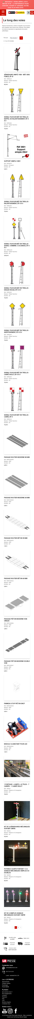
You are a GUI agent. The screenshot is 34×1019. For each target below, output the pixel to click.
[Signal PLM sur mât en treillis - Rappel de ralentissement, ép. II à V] (17, 101)
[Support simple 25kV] (17, 145)
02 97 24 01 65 (10, 971)
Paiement (4, 997)
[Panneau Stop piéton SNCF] (17, 688)
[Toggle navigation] (21, 38)
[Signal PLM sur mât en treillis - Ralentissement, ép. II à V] (17, 186)
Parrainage (5, 985)
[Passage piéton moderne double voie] (17, 645)
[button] (13, 38)
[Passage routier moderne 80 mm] (17, 441)
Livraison (4, 995)
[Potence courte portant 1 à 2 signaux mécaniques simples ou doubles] (17, 853)
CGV (3, 1000)
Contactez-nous (6, 1003)
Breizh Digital (23, 1017)
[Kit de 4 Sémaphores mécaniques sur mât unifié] (17, 811)
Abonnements (5, 981)
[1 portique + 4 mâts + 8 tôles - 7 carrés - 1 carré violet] (17, 768)
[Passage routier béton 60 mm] (17, 563)
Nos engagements (7, 993)
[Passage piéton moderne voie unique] (17, 603)
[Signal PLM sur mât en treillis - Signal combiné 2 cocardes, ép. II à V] (17, 228)
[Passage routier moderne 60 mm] (17, 482)
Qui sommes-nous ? (7, 992)
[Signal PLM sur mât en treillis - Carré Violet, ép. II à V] (17, 357)
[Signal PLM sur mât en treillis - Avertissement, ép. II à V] (17, 314)
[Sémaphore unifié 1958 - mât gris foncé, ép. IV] (17, 59)
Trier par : (5, 37)
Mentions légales (6, 1002)
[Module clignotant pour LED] (17, 728)
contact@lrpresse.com (11, 967)
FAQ (3, 998)
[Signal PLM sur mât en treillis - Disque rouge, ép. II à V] (17, 272)
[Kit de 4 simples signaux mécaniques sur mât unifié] (17, 897)
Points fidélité (5, 987)
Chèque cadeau (6, 983)
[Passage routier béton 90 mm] (17, 522)
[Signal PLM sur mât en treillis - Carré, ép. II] (17, 399)
